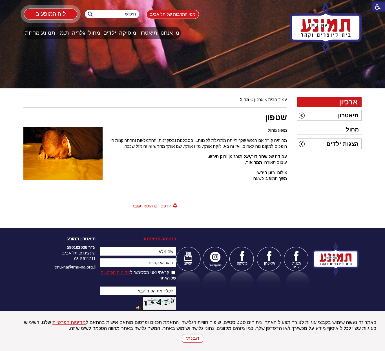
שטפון (276, 117)
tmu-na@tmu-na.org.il (75, 267)
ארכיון (259, 99)
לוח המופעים (50, 14)
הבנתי (192, 338)
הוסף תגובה (142, 206)
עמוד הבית (277, 99)
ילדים (109, 33)
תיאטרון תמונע (81, 238)
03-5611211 (85, 258)
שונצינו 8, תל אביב (79, 253)
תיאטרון (148, 33)
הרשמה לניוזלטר (159, 238)
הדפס (166, 206)
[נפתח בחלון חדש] (188, 259)
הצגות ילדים (342, 144)
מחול (94, 33)
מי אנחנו (169, 33)
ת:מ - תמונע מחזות (47, 33)
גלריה (78, 33)
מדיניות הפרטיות (69, 322)
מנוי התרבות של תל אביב (172, 14)
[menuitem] (170, 33)
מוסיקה (127, 33)
